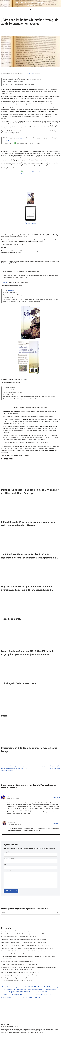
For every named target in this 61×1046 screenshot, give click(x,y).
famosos (29, 989)
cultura (6, 989)
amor (13, 987)
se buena (27, 998)
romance (19, 998)
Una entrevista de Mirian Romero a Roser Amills (13, 954)
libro (30, 995)
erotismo (21, 989)
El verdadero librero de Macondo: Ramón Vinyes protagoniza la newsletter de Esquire (23, 939)
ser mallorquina (36, 997)
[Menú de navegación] (30, 9)
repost (16, 998)
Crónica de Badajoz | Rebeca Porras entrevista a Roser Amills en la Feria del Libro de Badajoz (25, 945)
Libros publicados (40, 995)
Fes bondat (4, 27)
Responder (56, 797)
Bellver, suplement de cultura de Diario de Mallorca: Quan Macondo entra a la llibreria (24, 934)
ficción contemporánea (51, 989)
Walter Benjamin (33, 1000)
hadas (32, 992)
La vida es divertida (12, 994)
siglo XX (45, 998)
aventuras (22, 987)
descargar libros (13, 989)
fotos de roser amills (23, 992)
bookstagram (56, 987)
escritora (25, 989)
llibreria (47, 995)
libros (33, 995)
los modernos (55, 995)
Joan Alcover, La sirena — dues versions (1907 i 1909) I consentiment (19, 931)
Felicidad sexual (43, 989)
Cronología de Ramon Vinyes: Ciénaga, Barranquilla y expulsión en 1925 (20, 972)
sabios (23, 998)
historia (36, 992)
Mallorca (3, 998)
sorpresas (49, 998)
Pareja (13, 998)
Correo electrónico (9, 858)
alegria (4, 987)
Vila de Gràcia (26, 1000)
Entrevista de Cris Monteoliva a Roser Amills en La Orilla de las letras (19, 964)
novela (9, 998)
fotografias (12, 992)
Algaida (9, 987)
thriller (58, 998)
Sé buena (21, 27)
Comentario (7, 871)
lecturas (23, 995)
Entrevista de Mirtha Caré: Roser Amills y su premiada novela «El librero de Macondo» (23, 951)
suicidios (54, 998)
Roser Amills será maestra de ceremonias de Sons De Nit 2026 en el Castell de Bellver (23, 942)
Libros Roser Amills (13, 27)
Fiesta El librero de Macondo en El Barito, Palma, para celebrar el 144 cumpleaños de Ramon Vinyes (27, 948)
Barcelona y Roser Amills (37, 986)
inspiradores (49, 992)
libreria (27, 995)
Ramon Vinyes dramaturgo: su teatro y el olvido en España (16, 981)
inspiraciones (42, 992)
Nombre (6, 852)
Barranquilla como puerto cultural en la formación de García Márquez (19, 975)
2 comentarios (30, 27)
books (51, 987)
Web (5, 865)
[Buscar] (24, 9)
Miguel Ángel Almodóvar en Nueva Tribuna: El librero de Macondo (18, 937)
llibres (51, 995)
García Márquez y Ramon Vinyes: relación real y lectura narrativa (18, 978)
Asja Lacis (17, 987)
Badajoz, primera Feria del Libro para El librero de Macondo (17, 961)
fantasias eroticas (35, 989)
